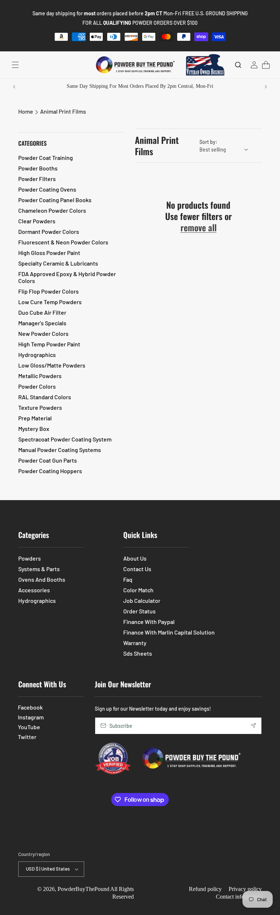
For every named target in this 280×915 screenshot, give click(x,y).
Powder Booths (38, 168)
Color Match (138, 589)
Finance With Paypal (149, 621)
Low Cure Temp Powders (50, 301)
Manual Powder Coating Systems (59, 449)
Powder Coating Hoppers (50, 470)
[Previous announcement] (14, 87)
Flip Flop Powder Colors (48, 291)
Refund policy (205, 889)
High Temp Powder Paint (49, 344)
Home (25, 111)
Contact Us (137, 568)
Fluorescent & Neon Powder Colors (63, 242)
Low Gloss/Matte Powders (51, 365)
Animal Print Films (63, 111)
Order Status (139, 611)
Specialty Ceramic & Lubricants (58, 263)
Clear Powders (36, 220)
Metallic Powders (40, 375)
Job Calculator (141, 600)
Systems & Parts (39, 568)
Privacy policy (245, 889)
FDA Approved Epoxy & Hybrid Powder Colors (67, 277)
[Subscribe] (253, 725)
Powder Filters (37, 178)
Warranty (135, 642)
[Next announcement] (266, 87)
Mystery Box (33, 428)
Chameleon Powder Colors (52, 210)
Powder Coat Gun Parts (47, 460)
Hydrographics (37, 354)
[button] (15, 65)
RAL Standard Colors (44, 396)
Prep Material (35, 418)
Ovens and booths (41, 579)
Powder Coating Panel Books (55, 199)
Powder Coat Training (45, 157)
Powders (29, 558)
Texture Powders (40, 407)
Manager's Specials (42, 322)
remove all (198, 227)
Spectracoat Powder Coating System (65, 439)
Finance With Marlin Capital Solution (169, 632)
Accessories (34, 589)
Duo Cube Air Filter (42, 312)
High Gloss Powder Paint (49, 252)
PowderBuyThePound (83, 889)
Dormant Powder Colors (48, 231)
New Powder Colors (43, 333)
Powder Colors (37, 386)
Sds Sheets (137, 653)
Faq (127, 579)
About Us (135, 558)
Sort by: (208, 142)
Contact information (239, 897)
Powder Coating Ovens (47, 189)
